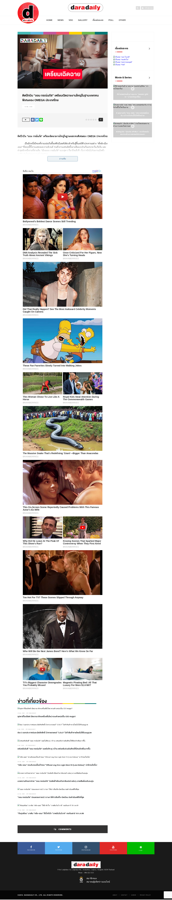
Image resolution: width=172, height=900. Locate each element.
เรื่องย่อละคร (98, 20)
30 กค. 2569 (21, 761)
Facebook (31, 850)
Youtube (113, 850)
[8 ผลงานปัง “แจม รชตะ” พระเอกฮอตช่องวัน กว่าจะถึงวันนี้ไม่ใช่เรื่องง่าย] (132, 107)
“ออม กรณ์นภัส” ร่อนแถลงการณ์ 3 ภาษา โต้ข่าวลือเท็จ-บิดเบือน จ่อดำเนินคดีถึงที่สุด (51, 797)
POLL (111, 20)
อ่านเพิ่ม (62, 159)
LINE (141, 850)
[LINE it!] (41, 120)
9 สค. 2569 (21, 729)
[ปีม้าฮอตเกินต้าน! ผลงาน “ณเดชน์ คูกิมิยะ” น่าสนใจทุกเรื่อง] (132, 89)
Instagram (86, 850)
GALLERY (82, 20)
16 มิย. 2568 (28, 106)
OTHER (122, 20)
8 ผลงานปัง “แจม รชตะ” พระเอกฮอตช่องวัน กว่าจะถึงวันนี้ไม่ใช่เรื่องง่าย (132, 114)
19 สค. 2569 (21, 713)
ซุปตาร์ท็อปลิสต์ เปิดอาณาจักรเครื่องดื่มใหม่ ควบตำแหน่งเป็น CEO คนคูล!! (47, 716)
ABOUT (115, 895)
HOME (49, 20)
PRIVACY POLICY (145, 895)
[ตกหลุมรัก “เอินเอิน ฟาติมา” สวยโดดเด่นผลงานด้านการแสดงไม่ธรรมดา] (132, 126)
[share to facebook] (33, 120)
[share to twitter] (37, 120)
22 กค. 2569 (21, 794)
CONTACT (124, 895)
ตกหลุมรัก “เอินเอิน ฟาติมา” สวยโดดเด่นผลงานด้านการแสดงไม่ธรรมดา (132, 133)
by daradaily (31, 713)
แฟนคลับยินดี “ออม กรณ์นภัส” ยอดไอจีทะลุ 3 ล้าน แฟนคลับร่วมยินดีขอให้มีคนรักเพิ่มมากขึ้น (54, 748)
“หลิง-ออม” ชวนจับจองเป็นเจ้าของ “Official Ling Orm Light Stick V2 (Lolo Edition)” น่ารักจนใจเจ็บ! (57, 765)
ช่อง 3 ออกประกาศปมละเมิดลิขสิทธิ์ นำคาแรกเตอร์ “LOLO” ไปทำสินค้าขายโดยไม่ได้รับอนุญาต (55, 732)
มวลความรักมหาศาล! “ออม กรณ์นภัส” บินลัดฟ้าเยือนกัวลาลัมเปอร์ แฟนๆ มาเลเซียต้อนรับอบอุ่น (56, 781)
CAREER (133, 895)
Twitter (58, 850)
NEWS (61, 20)
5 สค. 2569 (21, 745)
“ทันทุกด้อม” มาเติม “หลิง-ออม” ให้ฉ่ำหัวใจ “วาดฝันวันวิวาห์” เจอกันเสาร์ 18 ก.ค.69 (51, 813)
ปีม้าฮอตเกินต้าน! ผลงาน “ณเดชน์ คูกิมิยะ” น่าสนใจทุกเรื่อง (132, 95)
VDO (71, 20)
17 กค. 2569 (21, 810)
